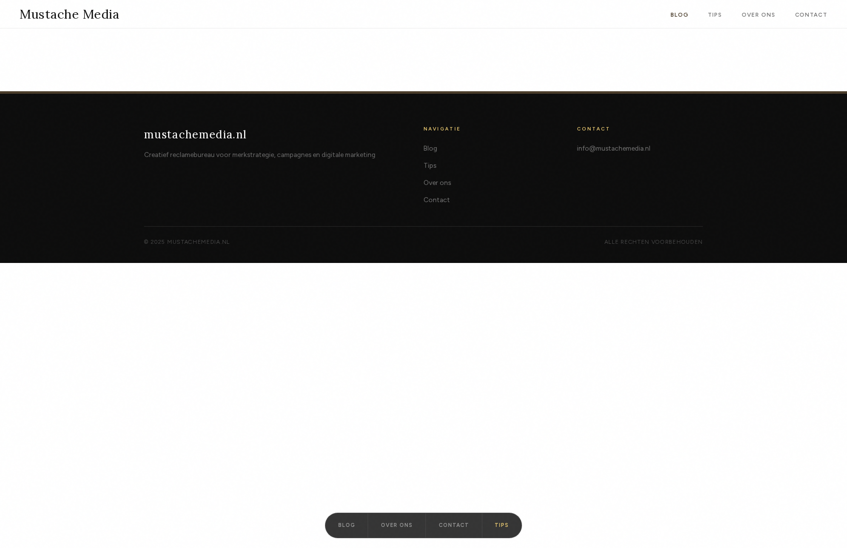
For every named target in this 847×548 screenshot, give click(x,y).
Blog (680, 14)
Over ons (758, 14)
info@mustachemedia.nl (613, 148)
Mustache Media (69, 14)
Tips (715, 14)
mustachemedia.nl (195, 134)
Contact (811, 14)
